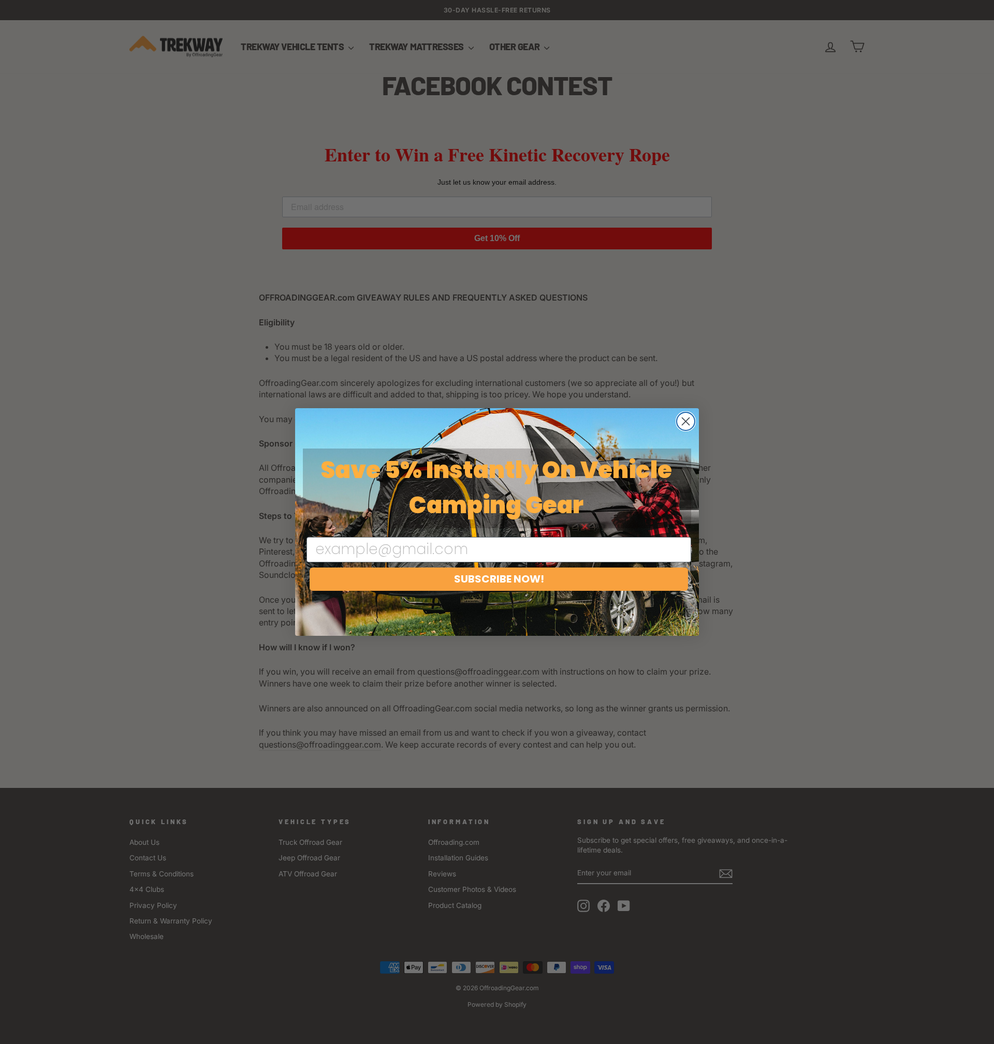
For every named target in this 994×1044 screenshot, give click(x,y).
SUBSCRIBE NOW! (499, 579)
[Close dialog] (686, 421)
